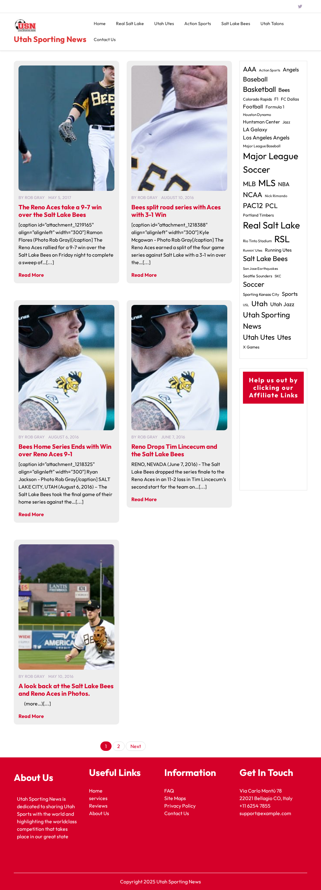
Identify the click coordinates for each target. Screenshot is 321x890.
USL (246, 305)
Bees (284, 89)
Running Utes (278, 250)
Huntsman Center (261, 122)
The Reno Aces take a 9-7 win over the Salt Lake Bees (60, 210)
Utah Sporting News (50, 39)
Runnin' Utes (252, 250)
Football (253, 106)
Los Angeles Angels (266, 137)
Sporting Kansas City (261, 294)
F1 (276, 99)
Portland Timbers (258, 214)
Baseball (255, 79)
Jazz (286, 121)
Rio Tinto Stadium (257, 240)
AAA (249, 69)
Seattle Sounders (257, 276)
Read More (31, 275)
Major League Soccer (270, 162)
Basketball (259, 89)
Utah (259, 303)
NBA (284, 184)
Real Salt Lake (130, 23)
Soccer (253, 284)
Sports (290, 293)
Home (100, 23)
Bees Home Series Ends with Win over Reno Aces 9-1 (64, 450)
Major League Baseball (262, 146)
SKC (278, 276)
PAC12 (253, 205)
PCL (271, 206)
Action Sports (197, 23)
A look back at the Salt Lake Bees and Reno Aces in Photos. (65, 689)
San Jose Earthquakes (260, 268)
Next (135, 746)
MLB (249, 184)
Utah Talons (272, 23)
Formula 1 (275, 107)
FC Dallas (290, 99)
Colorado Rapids (257, 99)
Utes (284, 337)
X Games (251, 346)
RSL (282, 239)
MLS (267, 183)
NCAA (252, 194)
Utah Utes (164, 23)
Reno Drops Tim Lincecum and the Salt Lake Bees (174, 450)
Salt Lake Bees (235, 23)
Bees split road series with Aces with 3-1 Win (176, 210)
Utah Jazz (282, 304)
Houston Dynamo (257, 114)
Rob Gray (35, 197)
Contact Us (105, 39)
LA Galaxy (255, 129)
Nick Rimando (276, 196)
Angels (291, 69)
